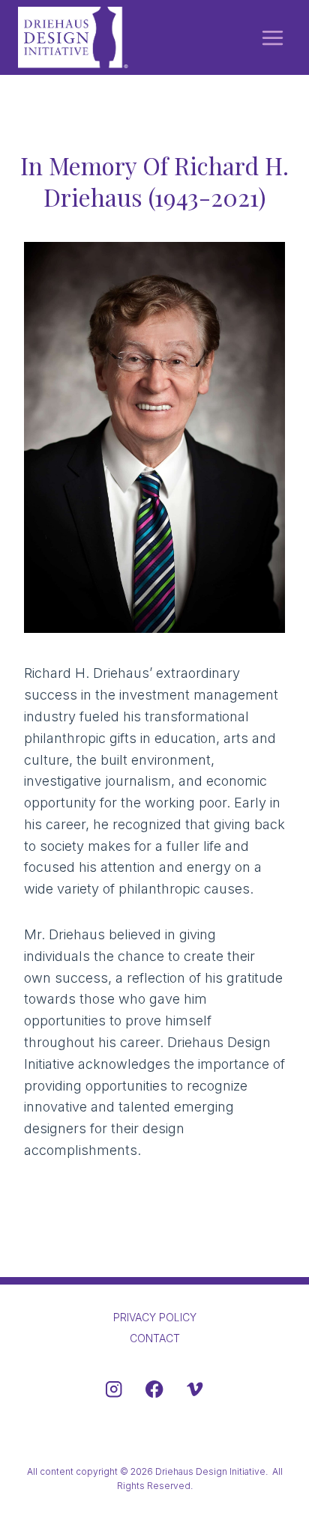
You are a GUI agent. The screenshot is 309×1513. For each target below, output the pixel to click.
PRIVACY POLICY (154, 1317)
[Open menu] (272, 37)
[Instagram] (114, 1389)
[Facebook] (154, 1389)
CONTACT (155, 1338)
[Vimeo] (194, 1389)
